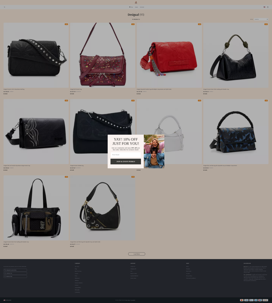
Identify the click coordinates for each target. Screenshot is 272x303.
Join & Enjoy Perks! (125, 161)
